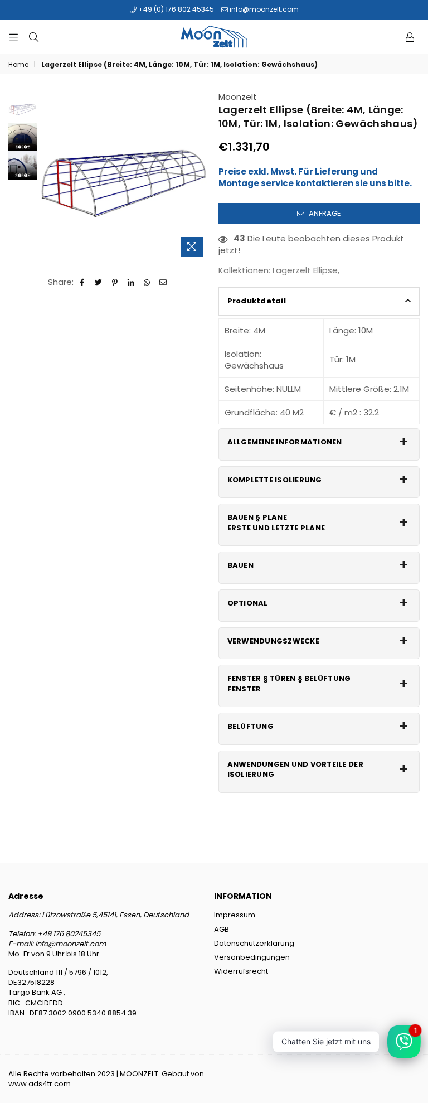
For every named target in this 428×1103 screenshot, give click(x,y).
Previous (48, 176)
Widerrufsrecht (241, 971)
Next (200, 176)
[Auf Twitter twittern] (99, 282)
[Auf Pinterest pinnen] (115, 282)
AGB (221, 929)
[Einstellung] (410, 36)
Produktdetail (256, 301)
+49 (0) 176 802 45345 (175, 9)
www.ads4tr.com (39, 1083)
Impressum (234, 915)
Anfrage (324, 213)
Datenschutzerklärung (254, 943)
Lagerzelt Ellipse (305, 270)
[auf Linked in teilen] (131, 282)
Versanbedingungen (252, 957)
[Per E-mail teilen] (163, 282)
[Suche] (33, 36)
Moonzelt (237, 97)
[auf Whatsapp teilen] (147, 282)
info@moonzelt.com (263, 9)
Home (18, 64)
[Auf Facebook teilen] (83, 282)
